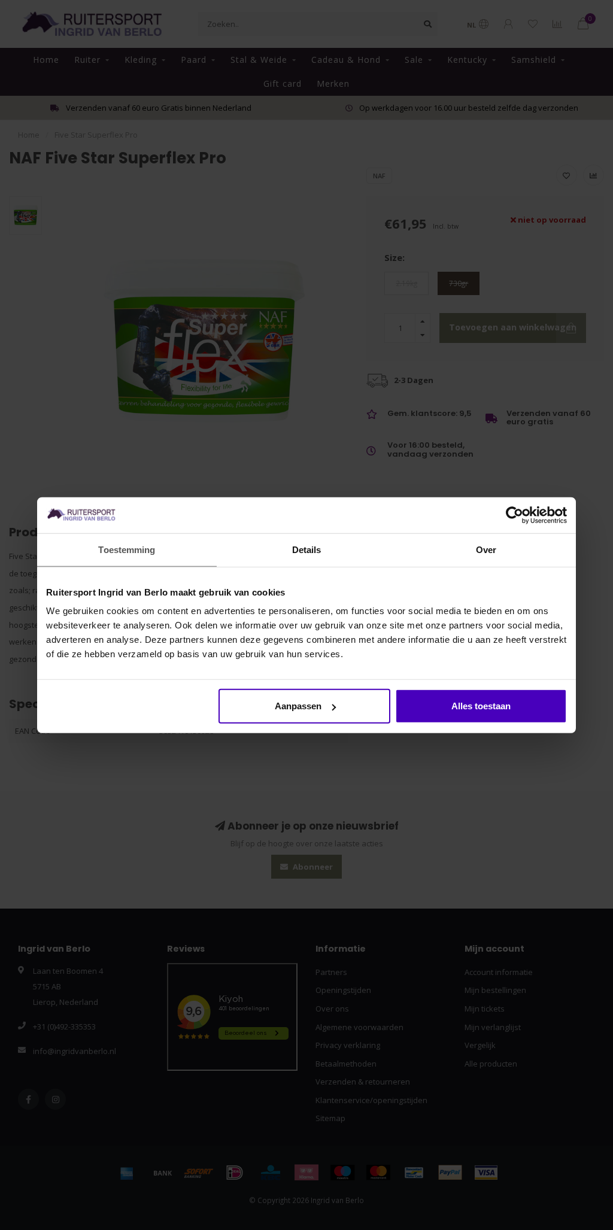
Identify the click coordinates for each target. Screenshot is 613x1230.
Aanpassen (298, 706)
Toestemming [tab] (126, 549)
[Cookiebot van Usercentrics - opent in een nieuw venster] (514, 515)
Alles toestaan (481, 706)
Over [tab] (486, 549)
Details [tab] (306, 549)
